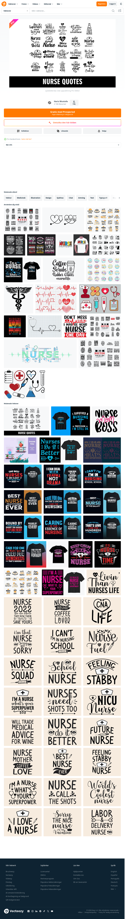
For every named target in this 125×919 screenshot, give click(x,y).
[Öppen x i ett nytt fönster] (48, 911)
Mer (58, 4)
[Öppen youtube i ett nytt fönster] (52, 911)
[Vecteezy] (3, 3)
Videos (35, 4)
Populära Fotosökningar (50, 885)
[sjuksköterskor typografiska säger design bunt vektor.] (14, 245)
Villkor (78, 912)
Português (113, 878)
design (48, 198)
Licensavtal (44, 871)
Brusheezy (9, 871)
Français (112, 885)
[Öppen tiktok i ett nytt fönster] (44, 911)
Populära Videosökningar (50, 889)
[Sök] (111, 10)
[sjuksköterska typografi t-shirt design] (70, 420)
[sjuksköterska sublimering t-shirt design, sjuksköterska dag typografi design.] (73, 245)
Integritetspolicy (89, 912)
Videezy (8, 878)
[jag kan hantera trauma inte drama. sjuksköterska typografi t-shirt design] (62, 476)
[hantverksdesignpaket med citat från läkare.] (105, 326)
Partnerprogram (47, 878)
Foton (24, 4)
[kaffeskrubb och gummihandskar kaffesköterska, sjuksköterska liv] (63, 270)
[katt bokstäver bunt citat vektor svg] (106, 245)
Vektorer (12, 4)
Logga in (111, 4)
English (112, 871)
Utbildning (9, 885)
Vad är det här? (26, 139)
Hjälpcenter (78, 871)
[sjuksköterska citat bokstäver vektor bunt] (103, 219)
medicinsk (21, 198)
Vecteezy (9, 875)
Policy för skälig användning (107, 912)
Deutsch (112, 882)
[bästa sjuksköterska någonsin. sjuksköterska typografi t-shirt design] (23, 502)
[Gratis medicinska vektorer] (24, 384)
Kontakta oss (78, 875)
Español (112, 875)
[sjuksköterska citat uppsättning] (26, 420)
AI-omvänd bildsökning (15, 893)
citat (71, 198)
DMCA (42, 875)
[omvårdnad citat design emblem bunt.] (41, 245)
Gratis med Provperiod (61, 113)
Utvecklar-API (10, 889)
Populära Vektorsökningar (50, 882)
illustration (35, 198)
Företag (8, 882)
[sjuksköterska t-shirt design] (15, 326)
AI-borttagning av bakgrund (17, 896)
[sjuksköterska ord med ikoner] (40, 353)
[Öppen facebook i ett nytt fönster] (29, 911)
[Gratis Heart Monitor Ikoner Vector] (56, 298)
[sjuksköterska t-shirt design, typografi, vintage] (22, 270)
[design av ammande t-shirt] (25, 554)
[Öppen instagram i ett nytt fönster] (32, 911)
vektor (9, 198)
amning (81, 198)
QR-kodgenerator (12, 900)
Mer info (9, 145)
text (92, 198)
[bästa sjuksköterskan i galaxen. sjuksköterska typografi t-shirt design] (102, 502)
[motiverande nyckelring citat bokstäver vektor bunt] (103, 270)
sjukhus (60, 198)
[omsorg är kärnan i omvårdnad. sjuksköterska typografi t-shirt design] (62, 527)
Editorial (47, 4)
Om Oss (76, 878)
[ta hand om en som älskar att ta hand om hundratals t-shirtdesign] (102, 527)
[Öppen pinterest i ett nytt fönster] (40, 911)
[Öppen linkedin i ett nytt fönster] (36, 911)
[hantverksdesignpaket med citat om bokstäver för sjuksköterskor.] (22, 219)
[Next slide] (115, 198)
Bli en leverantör (80, 882)
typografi (103, 198)
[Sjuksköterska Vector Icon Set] (100, 298)
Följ (73, 104)
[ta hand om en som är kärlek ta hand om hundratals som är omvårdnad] (62, 502)
